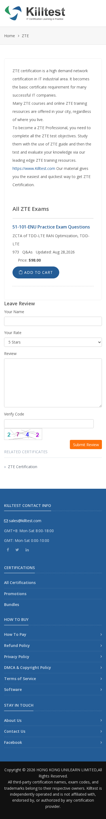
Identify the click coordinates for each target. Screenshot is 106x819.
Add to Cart (38, 272)
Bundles (11, 604)
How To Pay (15, 634)
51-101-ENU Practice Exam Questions (51, 227)
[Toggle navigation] (95, 11)
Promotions (15, 593)
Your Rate (12, 332)
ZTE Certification (22, 466)
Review (10, 353)
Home (9, 35)
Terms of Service (20, 678)
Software (13, 689)
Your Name (14, 311)
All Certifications (20, 582)
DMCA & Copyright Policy (27, 667)
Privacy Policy (16, 656)
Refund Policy (17, 645)
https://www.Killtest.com (34, 168)
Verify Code (14, 414)
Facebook (13, 742)
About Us (12, 720)
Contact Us (14, 731)
